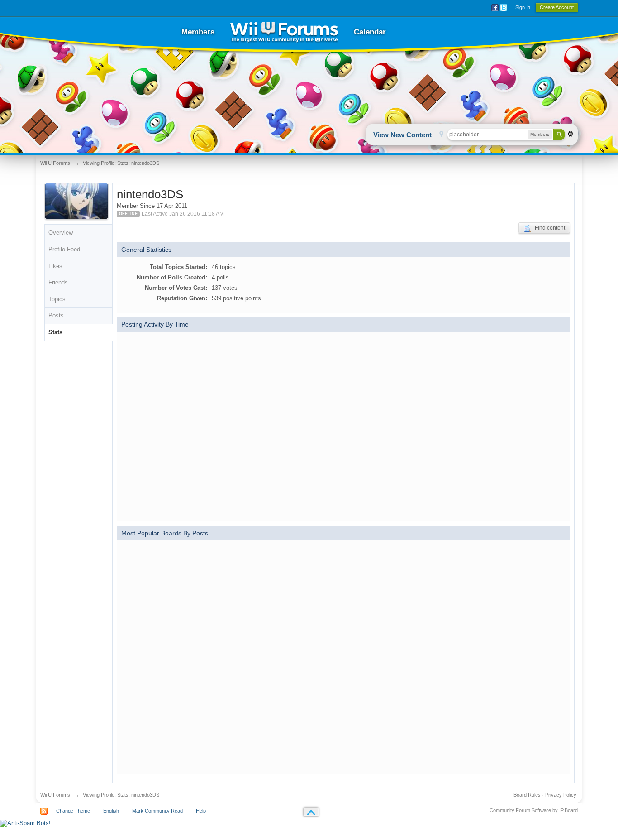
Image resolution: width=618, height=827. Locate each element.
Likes (55, 266)
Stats (55, 332)
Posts (56, 315)
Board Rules (527, 795)
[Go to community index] (284, 32)
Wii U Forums (55, 795)
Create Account (557, 7)
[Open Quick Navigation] (441, 135)
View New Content (402, 135)
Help (201, 810)
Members (197, 32)
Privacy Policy (560, 795)
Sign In (522, 7)
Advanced (570, 134)
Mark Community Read (157, 810)
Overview (60, 232)
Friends (58, 282)
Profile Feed (64, 249)
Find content (548, 228)
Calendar (370, 32)
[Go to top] (311, 812)
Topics (57, 299)
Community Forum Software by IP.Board (534, 810)
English (111, 810)
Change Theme (73, 810)
